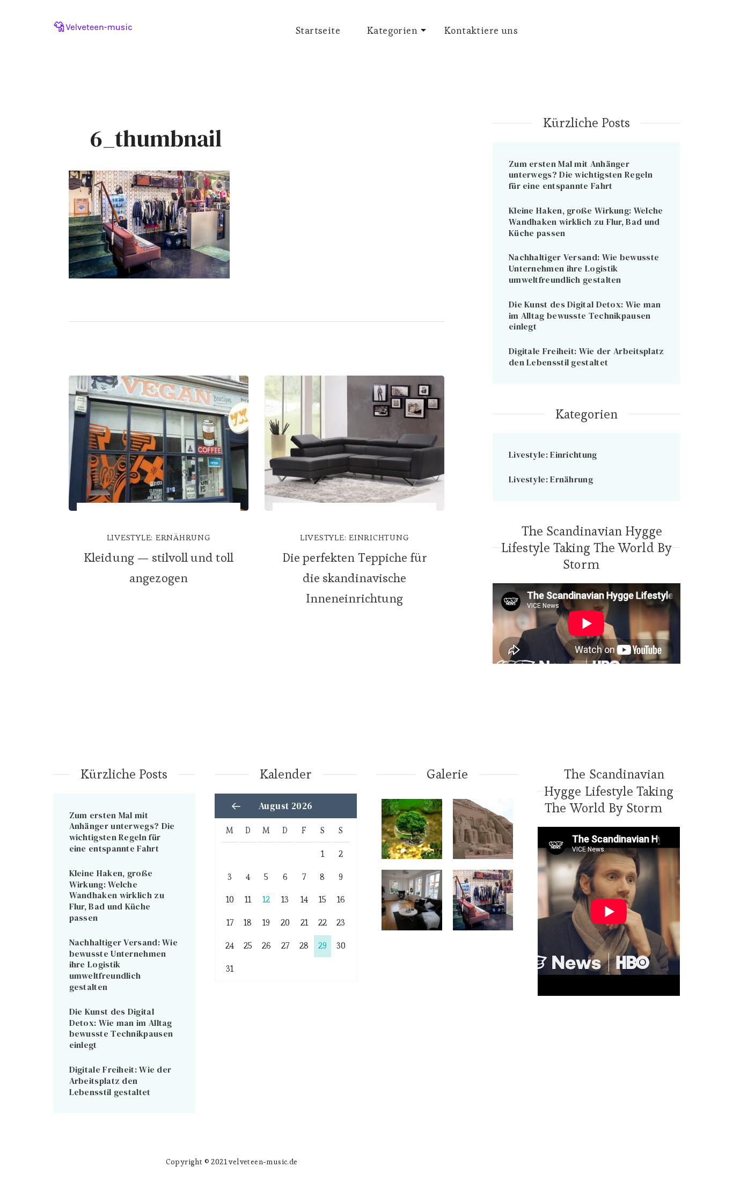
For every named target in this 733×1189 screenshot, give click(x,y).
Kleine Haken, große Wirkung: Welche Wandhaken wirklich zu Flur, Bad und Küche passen (586, 221)
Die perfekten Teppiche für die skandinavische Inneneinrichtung (354, 577)
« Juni (236, 806)
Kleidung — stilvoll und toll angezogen (158, 567)
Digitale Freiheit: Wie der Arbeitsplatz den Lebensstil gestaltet (586, 356)
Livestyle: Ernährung (159, 537)
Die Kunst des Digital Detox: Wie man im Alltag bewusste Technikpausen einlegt (585, 315)
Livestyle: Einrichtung (354, 537)
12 (266, 899)
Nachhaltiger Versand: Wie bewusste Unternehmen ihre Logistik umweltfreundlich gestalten (584, 268)
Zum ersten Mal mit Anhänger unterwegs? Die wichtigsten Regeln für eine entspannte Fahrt (581, 175)
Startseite (318, 30)
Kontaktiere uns (481, 30)
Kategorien (392, 30)
